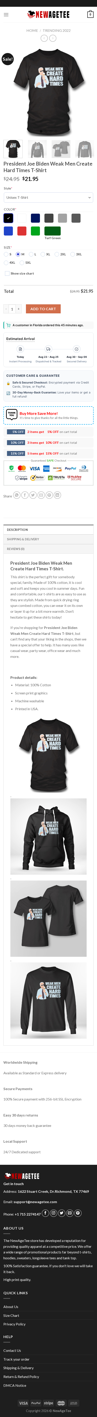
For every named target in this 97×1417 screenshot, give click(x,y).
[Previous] (11, 91)
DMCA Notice (14, 1385)
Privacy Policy (14, 1324)
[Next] (86, 91)
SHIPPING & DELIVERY (23, 539)
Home (32, 30)
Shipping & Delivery (18, 1368)
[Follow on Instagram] (53, 1213)
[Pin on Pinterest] (49, 495)
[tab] (48, 529)
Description (17, 530)
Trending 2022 (57, 30)
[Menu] (6, 14)
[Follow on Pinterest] (78, 1213)
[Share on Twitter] (33, 495)
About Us (10, 1306)
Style (8, 188)
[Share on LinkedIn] (57, 495)
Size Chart (11, 1315)
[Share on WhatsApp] (17, 495)
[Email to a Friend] (41, 495)
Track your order (16, 1359)
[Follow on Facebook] (45, 1213)
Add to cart (43, 309)
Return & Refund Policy (21, 1376)
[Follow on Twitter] (61, 1213)
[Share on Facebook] (25, 495)
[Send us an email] (70, 1213)
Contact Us (12, 1350)
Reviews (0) (15, 549)
